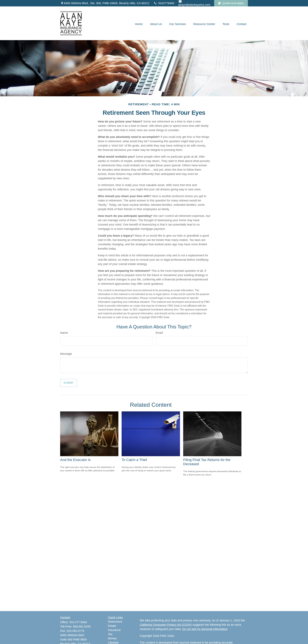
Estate (112, 625)
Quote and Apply (233, 3)
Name (64, 332)
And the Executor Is (75, 460)
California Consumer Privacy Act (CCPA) (166, 624)
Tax (110, 634)
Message (66, 353)
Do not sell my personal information (204, 629)
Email (159, 332)
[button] (139, 24)
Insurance (114, 630)
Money (112, 638)
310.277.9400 (78, 622)
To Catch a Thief (134, 460)
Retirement (115, 621)
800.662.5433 (82, 626)
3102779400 (166, 3)
